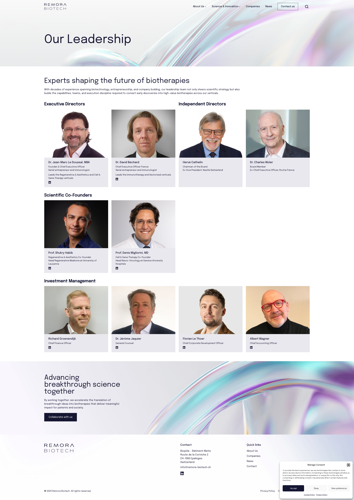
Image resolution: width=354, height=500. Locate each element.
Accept (293, 488)
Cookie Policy (309, 495)
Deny (316, 488)
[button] (348, 465)
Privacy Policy (321, 495)
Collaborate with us (60, 417)
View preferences (339, 488)
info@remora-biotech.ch (195, 467)
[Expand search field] (307, 7)
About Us (252, 451)
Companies (253, 456)
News (250, 461)
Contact (252, 466)
